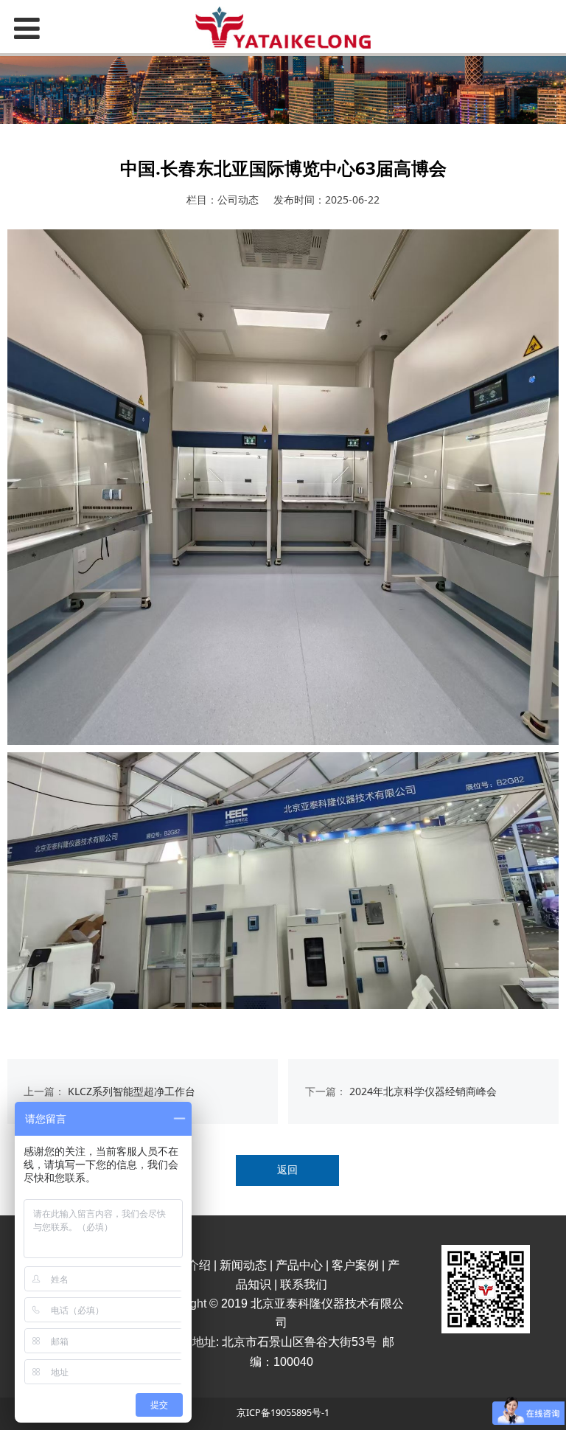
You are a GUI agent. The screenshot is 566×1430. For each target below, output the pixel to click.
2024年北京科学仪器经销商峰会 (423, 1091)
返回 (287, 1169)
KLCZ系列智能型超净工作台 (131, 1091)
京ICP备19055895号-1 (283, 1412)
